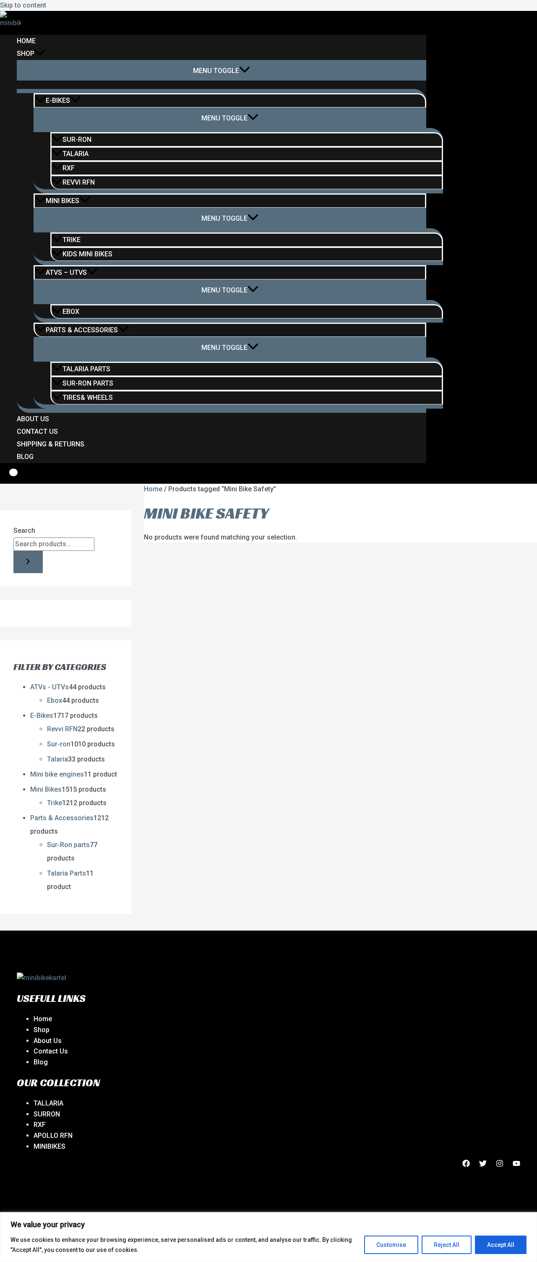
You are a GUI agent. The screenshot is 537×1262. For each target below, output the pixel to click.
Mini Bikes (62, 201)
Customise (391, 1244)
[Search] (28, 562)
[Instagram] (499, 1165)
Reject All (446, 1244)
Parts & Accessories (82, 330)
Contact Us (37, 431)
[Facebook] (466, 1165)
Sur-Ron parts (88, 383)
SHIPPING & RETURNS (50, 444)
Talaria (76, 154)
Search (24, 531)
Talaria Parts (86, 369)
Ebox (71, 312)
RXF (69, 168)
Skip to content (23, 5)
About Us (33, 419)
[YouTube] (516, 1165)
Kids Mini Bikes (87, 254)
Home (26, 41)
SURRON (47, 1114)
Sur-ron (77, 139)
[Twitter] (483, 1165)
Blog (25, 457)
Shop (25, 53)
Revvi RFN (79, 182)
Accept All (500, 1244)
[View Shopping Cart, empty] (8, 477)
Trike (72, 240)
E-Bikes (58, 100)
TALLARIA (48, 1103)
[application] (39, 53)
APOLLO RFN (53, 1135)
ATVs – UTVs (66, 272)
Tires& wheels (88, 398)
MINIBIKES (49, 1146)
